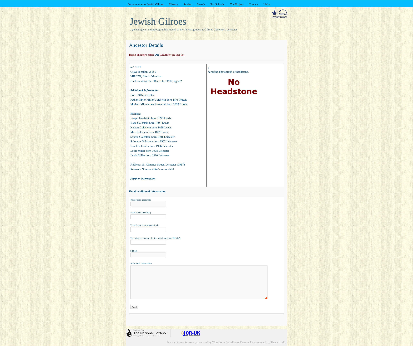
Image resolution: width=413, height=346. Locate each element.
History (173, 4)
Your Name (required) (140, 200)
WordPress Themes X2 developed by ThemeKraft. (256, 342)
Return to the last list (171, 54)
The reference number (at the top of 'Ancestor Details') (155, 238)
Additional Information (141, 263)
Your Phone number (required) (144, 225)
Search (201, 4)
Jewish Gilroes (158, 21)
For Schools (217, 4)
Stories (187, 4)
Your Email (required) (140, 212)
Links (266, 4)
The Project (236, 4)
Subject (133, 251)
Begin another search (142, 54)
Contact (253, 4)
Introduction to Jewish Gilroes (146, 4)
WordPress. (219, 342)
